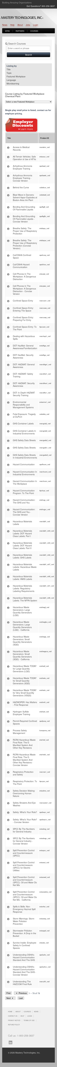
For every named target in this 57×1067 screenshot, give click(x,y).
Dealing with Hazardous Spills (24, 337)
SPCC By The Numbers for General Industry (24, 830)
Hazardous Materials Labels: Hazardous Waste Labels (25, 567)
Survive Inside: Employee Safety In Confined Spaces (24, 945)
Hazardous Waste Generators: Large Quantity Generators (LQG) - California (22, 625)
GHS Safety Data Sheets (24, 440)
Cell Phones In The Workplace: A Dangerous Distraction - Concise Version (24, 289)
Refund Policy (14, 1025)
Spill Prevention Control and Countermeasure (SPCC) (23, 853)
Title (9, 69)
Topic (9, 72)
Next (8, 998)
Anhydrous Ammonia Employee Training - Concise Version (22, 178)
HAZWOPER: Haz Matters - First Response (25, 703)
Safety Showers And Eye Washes (24, 804)
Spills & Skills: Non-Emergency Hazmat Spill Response (24, 909)
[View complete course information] (9, 147)
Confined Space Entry (23, 300)
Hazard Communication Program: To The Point (24, 492)
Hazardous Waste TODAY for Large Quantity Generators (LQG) (24, 669)
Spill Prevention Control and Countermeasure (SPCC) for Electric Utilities (23, 866)
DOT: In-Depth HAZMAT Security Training (24, 394)
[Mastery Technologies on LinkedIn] (11, 1042)
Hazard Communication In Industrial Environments (25, 473)
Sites (7, 31)
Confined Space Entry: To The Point (25, 328)
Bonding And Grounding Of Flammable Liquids (24, 208)
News (4, 24)
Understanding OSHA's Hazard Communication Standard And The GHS (24, 957)
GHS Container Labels (23, 423)
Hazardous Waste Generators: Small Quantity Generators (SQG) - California (22, 655)
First (8, 993)
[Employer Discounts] (21, 131)
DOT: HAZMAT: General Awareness (24, 366)
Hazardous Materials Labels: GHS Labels (22, 556)
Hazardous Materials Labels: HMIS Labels (22, 577)
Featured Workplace (16, 76)
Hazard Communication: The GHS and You (24, 501)
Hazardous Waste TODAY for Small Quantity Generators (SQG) (24, 681)
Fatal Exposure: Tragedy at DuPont (24, 415)
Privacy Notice (14, 1020)
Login (35, 24)
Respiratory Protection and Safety (23, 773)
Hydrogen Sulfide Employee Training (21, 713)
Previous (22, 993)
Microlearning (13, 83)
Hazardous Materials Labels (22, 522)
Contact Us (12, 1016)
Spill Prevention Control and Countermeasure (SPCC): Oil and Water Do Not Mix (25, 881)
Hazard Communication (24, 464)
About (20, 24)
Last (21, 998)
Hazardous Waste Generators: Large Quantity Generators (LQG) (22, 611)
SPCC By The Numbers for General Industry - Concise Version (24, 841)
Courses (34, 31)
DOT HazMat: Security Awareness (23, 356)
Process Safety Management (20, 732)
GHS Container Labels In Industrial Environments (24, 432)
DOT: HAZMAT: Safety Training (23, 375)
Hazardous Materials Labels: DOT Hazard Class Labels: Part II (22, 545)
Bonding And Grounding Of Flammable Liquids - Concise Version (24, 219)
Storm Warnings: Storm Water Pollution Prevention (23, 921)
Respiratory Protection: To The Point (25, 782)
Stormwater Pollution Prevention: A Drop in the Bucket (24, 933)
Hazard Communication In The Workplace (25, 482)
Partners (20, 31)
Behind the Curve (21, 187)
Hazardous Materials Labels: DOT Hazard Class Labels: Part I (22, 533)
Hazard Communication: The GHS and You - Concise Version (24, 512)
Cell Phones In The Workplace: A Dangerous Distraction (24, 276)
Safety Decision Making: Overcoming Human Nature (24, 793)
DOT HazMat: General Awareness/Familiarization (25, 347)
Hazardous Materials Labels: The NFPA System (25, 599)
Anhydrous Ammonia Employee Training (22, 167)
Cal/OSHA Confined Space (22, 256)
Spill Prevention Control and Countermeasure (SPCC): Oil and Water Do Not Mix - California (25, 895)
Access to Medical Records (21, 148)
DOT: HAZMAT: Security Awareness (24, 384)
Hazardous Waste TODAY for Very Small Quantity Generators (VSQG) (24, 693)
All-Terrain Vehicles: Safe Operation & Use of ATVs (24, 158)
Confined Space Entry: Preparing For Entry (23, 318)
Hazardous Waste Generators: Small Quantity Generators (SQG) (22, 640)
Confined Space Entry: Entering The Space (23, 309)
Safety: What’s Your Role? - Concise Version (25, 821)
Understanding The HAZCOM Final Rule (22, 983)
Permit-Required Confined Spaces (25, 722)
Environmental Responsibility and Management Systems (23, 405)
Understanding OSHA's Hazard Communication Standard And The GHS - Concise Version (24, 970)
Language (11, 79)
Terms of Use (29, 1020)
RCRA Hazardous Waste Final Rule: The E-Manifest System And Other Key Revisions (24, 743)
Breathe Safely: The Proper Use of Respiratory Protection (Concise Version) (25, 244)
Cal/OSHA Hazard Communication (21, 266)
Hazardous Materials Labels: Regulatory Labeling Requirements (23, 588)
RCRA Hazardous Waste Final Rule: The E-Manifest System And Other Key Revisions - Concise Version (24, 760)
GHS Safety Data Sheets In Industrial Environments (25, 456)
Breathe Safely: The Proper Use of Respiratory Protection (25, 231)
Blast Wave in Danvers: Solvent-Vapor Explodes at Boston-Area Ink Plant (25, 197)
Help (12, 24)
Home (10, 1012)
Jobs (28, 24)
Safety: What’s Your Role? (25, 812)
